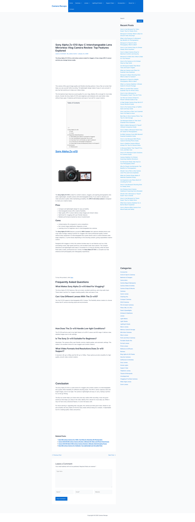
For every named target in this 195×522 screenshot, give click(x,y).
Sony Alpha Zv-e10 (73, 129)
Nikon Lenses (124, 335)
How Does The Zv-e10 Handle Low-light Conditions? (83, 140)
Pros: (72, 131)
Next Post (112, 455)
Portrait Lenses (124, 343)
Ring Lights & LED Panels (127, 354)
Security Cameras (125, 357)
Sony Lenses (124, 362)
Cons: (72, 133)
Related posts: (74, 146)
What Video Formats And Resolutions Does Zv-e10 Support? (85, 143)
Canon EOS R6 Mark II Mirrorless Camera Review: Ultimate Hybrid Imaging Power (82, 444)
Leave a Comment (60, 53)
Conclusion (72, 145)
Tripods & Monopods (126, 373)
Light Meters (124, 318)
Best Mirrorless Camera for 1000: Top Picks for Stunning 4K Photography (80, 439)
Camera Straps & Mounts (127, 288)
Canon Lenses (124, 294)
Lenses (86, 3)
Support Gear (110, 3)
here (72, 277)
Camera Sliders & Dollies (127, 285)
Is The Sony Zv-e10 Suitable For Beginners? (81, 141)
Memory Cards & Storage (127, 329)
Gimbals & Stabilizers (126, 313)
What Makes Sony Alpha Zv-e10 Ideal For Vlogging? (83, 136)
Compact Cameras (125, 299)
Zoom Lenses (124, 384)
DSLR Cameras (124, 302)
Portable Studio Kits (126, 340)
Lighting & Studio (97, 3)
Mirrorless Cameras (126, 332)
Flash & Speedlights (126, 310)
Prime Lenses (124, 346)
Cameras (77, 3)
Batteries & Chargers (126, 277)
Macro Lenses (124, 327)
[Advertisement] (84, 28)
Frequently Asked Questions (76, 135)
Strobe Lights (124, 365)
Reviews (122, 351)
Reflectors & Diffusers (126, 349)
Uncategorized (124, 376)
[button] (81, 3)
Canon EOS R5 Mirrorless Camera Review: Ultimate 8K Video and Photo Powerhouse (83, 441)
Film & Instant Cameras (127, 305)
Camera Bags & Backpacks (128, 283)
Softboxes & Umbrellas (127, 359)
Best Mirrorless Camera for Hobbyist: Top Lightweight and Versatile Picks (80, 446)
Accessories (121, 3)
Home (71, 3)
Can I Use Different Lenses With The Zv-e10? (81, 138)
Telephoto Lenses (125, 370)
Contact (71, 9)
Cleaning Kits (124, 296)
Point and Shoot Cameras (127, 338)
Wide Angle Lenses (125, 381)
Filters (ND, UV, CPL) (126, 307)
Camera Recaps (59, 6)
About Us (131, 3)
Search (122, 18)
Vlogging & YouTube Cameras (128, 379)
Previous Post (56, 455)
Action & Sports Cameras (127, 274)
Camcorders (123, 280)
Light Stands (124, 321)
